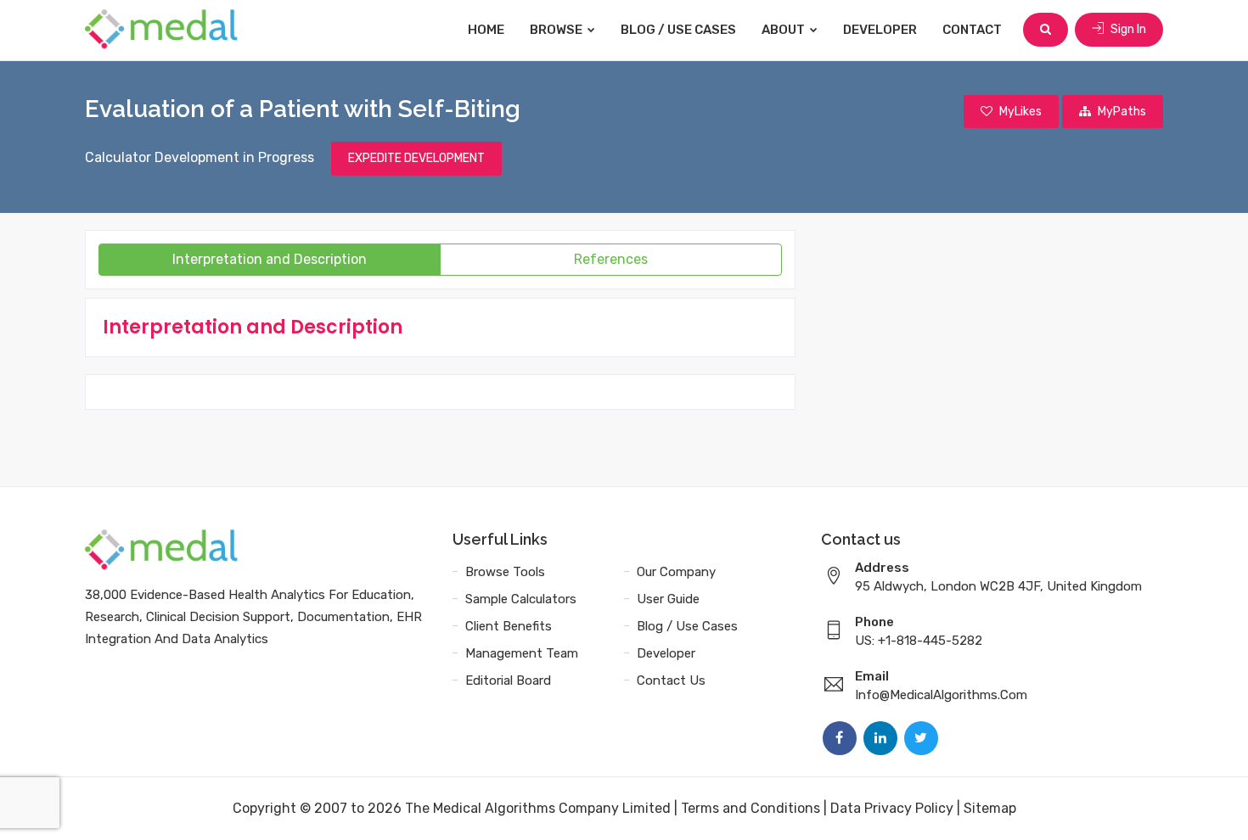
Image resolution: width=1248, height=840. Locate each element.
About (784, 29)
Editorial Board (508, 680)
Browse (557, 29)
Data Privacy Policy (891, 808)
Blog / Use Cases (678, 29)
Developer (880, 29)
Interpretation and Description (269, 259)
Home (486, 29)
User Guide (668, 599)
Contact (972, 29)
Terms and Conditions (750, 808)
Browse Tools (505, 572)
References (611, 259)
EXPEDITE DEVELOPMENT (416, 158)
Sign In (1127, 29)
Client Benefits (508, 626)
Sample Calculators (520, 599)
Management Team (521, 653)
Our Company (676, 572)
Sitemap (990, 808)
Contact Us (671, 680)
